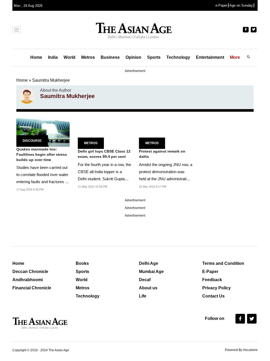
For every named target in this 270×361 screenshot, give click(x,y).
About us (148, 288)
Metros (88, 57)
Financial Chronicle (31, 288)
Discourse (32, 141)
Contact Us (213, 296)
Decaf (145, 279)
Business (110, 57)
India (53, 57)
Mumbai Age (151, 271)
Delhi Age (148, 263)
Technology (178, 57)
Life (142, 296)
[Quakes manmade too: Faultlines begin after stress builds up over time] (43, 131)
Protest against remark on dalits (162, 154)
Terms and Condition (223, 263)
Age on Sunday (241, 5)
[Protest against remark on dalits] (165, 132)
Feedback (212, 279)
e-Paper (221, 5)
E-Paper (210, 271)
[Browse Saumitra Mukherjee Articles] (27, 96)
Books (82, 263)
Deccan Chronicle (30, 271)
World (69, 57)
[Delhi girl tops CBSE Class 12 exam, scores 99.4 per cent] (104, 132)
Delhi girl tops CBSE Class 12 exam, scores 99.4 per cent (104, 154)
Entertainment (210, 57)
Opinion (133, 57)
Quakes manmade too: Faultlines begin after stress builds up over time (41, 154)
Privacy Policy (216, 288)
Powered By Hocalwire (241, 350)
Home (36, 57)
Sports (154, 57)
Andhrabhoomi (27, 279)
